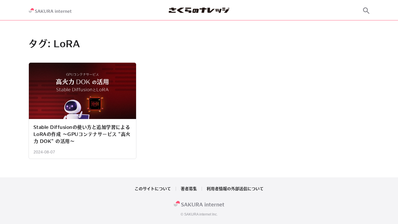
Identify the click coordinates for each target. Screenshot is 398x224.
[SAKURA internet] (50, 10)
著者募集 (189, 189)
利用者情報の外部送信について (235, 189)
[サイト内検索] (366, 10)
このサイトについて (153, 189)
